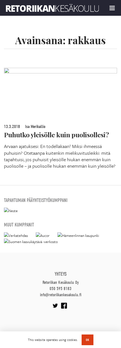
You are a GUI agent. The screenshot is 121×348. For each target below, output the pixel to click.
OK (87, 340)
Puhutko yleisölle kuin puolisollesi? (56, 134)
